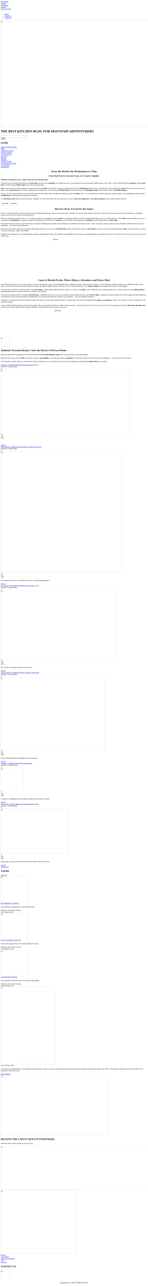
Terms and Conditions (8, 1258)
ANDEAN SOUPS (7, 151)
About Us (8, 16)
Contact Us (8, 18)
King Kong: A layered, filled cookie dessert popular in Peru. (20, 804)
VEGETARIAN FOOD (8, 163)
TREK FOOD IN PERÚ (9, 147)
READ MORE (5, 1074)
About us (4, 1262)
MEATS (3, 158)
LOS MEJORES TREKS (9, 977)
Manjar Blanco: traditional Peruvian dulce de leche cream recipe (21, 447)
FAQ (2, 1260)
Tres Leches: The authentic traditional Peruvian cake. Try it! (20, 585)
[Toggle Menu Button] (1, 11)
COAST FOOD (6, 154)
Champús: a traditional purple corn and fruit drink (16, 763)
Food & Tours (64, 1282)
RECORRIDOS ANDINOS (10, 903)
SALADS (4, 156)
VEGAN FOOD (6, 162)
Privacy (3, 1255)
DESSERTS (5, 167)
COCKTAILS (5, 165)
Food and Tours (6, 9)
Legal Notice (5, 1257)
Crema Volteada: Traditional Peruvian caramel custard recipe (20, 672)
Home (7, 14)
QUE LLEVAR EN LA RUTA (11, 940)
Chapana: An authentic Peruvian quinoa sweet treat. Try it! (19, 365)
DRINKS (4, 160)
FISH (2, 149)
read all (3, 445)
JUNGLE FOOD (6, 152)
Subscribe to (5, 867)
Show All (4, 875)
